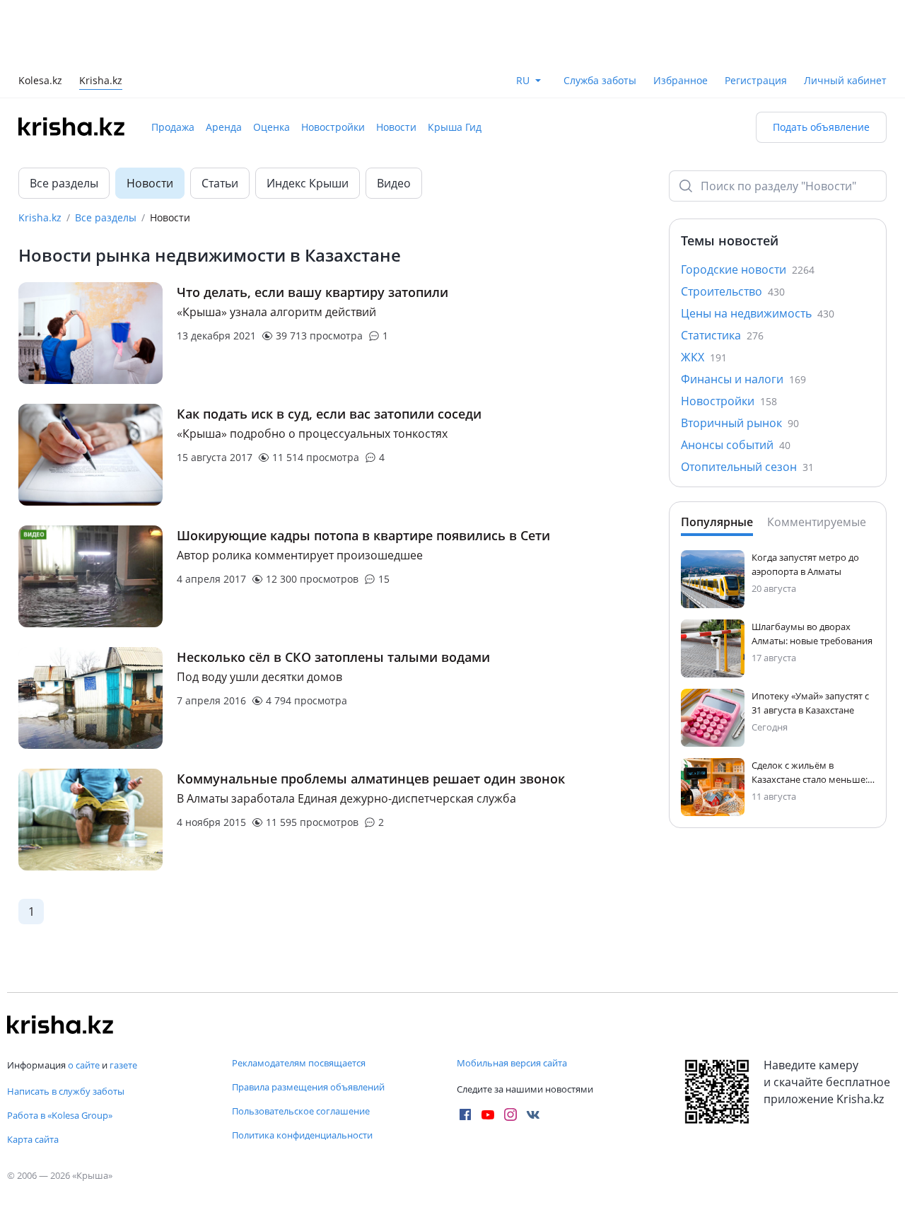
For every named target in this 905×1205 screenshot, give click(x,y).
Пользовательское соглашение (301, 1111)
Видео (394, 119)
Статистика (722, 271)
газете (123, 1065)
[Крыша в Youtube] (487, 1114)
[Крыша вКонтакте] (533, 1114)
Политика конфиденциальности (302, 1135)
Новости (396, 63)
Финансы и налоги (743, 315)
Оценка (271, 63)
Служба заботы (600, 16)
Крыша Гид (454, 63)
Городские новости (747, 206)
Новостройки (333, 63)
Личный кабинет (845, 16)
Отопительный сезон (747, 403)
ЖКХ (704, 293)
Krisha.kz (40, 154)
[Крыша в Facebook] (465, 1114)
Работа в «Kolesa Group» (59, 1115)
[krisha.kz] (60, 1024)
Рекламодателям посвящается (299, 1062)
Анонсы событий (735, 381)
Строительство (733, 227)
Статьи (220, 119)
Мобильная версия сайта (512, 1062)
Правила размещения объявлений (308, 1087)
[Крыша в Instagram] (510, 1114)
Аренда (224, 63)
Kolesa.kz (40, 18)
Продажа (172, 63)
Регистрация (756, 16)
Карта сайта (33, 1139)
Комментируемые (816, 458)
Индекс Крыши (308, 119)
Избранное (680, 16)
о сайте (84, 1065)
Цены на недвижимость (757, 249)
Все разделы (64, 119)
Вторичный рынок (740, 359)
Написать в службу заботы (65, 1091)
